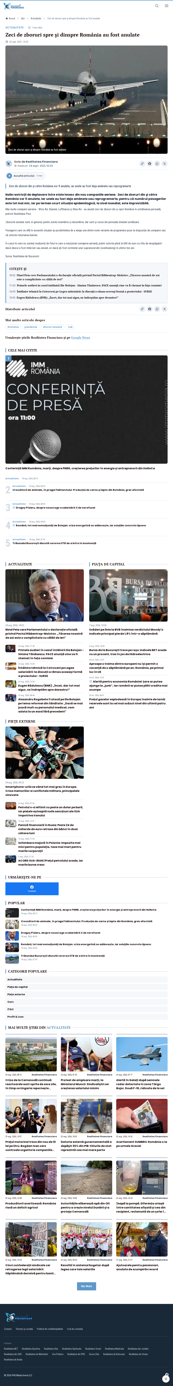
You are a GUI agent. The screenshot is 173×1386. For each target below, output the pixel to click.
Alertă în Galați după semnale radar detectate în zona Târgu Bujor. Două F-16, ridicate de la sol (140, 1084)
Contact (8, 1329)
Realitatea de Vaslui (138, 1354)
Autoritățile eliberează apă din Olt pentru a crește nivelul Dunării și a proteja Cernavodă (85, 1208)
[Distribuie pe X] (165, 164)
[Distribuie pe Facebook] (150, 164)
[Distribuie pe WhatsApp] (157, 164)
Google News (80, 337)
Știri (23, 18)
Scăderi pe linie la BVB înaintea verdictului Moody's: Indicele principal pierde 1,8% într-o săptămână (126, 632)
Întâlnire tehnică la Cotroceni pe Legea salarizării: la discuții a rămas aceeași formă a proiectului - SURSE (84, 291)
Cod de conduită (75, 1329)
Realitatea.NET (11, 1348)
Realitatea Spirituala (71, 1348)
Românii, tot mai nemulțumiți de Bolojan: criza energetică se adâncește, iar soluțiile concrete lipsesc (81, 525)
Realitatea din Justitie (138, 1348)
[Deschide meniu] (166, 6)
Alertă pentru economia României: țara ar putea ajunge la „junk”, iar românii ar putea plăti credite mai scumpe (128, 686)
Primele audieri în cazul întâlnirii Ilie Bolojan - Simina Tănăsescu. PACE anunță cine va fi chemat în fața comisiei (89, 285)
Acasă (12, 18)
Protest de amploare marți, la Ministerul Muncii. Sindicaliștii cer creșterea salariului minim (85, 1084)
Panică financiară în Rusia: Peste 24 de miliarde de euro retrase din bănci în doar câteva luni (48, 829)
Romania (13, 327)
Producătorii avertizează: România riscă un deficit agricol (30, 1205)
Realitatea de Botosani (114, 1354)
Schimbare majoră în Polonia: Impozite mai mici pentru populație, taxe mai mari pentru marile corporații (49, 847)
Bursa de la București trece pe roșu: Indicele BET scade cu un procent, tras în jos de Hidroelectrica (128, 652)
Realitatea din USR (13, 1354)
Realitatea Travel (93, 1348)
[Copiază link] (142, 164)
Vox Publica (57, 1354)
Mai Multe (86, 1286)
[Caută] (156, 6)
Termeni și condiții (24, 1329)
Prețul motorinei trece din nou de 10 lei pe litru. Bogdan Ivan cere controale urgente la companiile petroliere (30, 1148)
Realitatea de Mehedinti (37, 1354)
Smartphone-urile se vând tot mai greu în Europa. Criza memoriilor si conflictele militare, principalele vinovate (42, 791)
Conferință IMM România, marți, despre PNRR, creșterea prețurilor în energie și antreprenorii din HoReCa (80, 468)
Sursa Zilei (94, 1354)
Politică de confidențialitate (50, 1329)
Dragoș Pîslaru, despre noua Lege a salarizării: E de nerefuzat (55, 507)
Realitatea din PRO (76, 1354)
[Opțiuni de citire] (166, 1379)
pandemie (30, 327)
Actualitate (36, 18)
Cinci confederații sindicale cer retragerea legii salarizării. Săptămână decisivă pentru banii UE (29, 1271)
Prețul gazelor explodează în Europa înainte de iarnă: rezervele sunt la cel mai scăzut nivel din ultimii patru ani (127, 703)
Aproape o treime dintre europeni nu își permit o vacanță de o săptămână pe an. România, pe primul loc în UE (126, 668)
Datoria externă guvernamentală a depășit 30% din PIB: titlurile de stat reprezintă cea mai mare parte (86, 1146)
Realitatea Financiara (42, 162)
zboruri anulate (52, 327)
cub (70, 327)
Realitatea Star (51, 1348)
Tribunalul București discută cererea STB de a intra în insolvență (54, 543)
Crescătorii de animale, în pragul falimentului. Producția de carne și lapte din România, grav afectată (78, 490)
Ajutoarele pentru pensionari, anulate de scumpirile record (137, 1267)
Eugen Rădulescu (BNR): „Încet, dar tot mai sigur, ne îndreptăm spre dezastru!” (67, 297)
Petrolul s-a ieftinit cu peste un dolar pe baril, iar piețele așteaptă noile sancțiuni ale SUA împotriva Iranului (50, 811)
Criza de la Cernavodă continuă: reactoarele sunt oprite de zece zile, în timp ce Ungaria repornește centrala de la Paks (31, 1086)
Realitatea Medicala (114, 1348)
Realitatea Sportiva (31, 1348)
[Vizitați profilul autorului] (8, 163)
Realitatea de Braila (13, 1359)
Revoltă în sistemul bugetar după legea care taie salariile (85, 1267)
